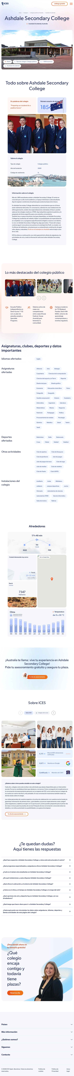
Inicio (20, 12)
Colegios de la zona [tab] (43, 713)
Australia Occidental (50, 12)
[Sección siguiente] (54, 713)
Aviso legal (68, 1070)
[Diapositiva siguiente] (44, 298)
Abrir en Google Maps (44, 557)
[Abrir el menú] (71, 4)
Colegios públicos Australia (36, 12)
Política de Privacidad (55, 1070)
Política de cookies (41, 1070)
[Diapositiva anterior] (39, 298)
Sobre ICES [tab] (28, 713)
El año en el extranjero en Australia (38, 229)
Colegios (25, 12)
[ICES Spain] (4, 3)
